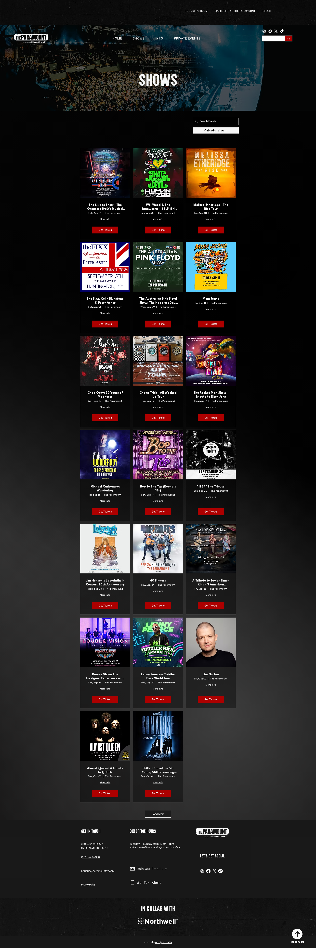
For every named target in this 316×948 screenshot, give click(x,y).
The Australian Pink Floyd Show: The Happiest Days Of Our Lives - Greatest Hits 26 (158, 301)
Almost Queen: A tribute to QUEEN (105, 770)
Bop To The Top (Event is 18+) (158, 488)
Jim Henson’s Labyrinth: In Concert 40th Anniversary (105, 582)
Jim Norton (211, 674)
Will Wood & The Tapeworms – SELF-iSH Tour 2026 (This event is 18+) (158, 207)
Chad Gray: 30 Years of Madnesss (105, 394)
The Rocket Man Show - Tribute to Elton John (211, 394)
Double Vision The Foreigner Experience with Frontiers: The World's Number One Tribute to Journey (105, 676)
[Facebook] (270, 31)
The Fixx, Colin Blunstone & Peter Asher (105, 300)
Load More (158, 814)
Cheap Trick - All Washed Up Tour (158, 394)
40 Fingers (158, 580)
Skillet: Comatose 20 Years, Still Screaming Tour (158, 770)
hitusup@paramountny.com (98, 871)
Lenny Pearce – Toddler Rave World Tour (158, 676)
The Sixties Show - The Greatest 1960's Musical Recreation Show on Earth (105, 207)
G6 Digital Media (163, 942)
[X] (276, 31)
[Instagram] (264, 31)
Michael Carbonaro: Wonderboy (105, 488)
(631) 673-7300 (90, 857)
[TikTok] (282, 31)
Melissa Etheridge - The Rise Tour (210, 206)
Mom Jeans (211, 298)
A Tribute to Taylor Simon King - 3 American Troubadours (210, 583)
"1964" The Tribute (210, 486)
